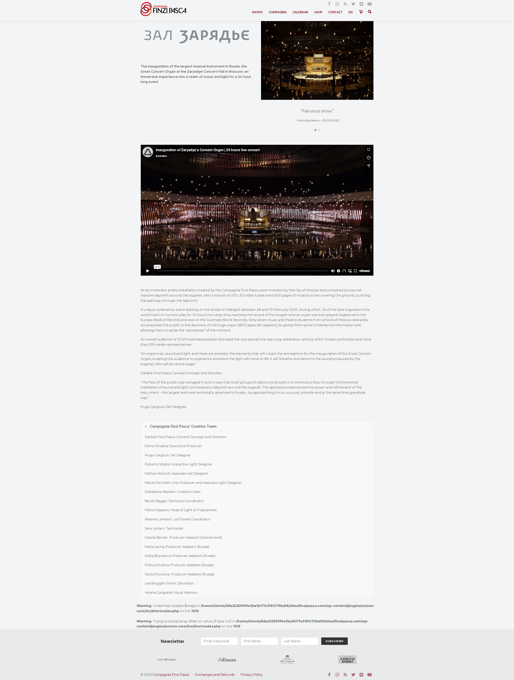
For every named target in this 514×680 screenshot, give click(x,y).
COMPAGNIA (278, 12)
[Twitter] (353, 4)
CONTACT (335, 12)
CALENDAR (300, 12)
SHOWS (257, 12)
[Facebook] (329, 4)
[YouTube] (369, 4)
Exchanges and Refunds (215, 675)
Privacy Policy (252, 675)
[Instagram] (337, 4)
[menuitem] (351, 12)
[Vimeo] (361, 4)
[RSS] (345, 4)
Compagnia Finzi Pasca (171, 675)
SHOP (318, 12)
